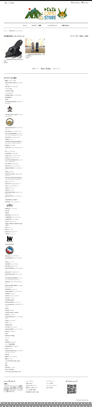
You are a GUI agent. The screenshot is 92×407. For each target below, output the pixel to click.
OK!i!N (6, 99)
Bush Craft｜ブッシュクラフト (12, 166)
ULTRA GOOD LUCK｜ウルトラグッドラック (14, 128)
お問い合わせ (65, 25)
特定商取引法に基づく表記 (32, 392)
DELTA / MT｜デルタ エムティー (13, 183)
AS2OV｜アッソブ (9, 188)
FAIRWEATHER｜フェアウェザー (13, 95)
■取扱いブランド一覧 (10, 80)
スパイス (7, 337)
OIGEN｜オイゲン (9, 171)
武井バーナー (8, 227)
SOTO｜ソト (8, 322)
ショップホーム (29, 381)
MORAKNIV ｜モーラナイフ (12, 215)
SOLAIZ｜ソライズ (9, 298)
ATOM (51, 387)
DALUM (7, 210)
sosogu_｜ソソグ (9, 261)
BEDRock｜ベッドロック (11, 208)
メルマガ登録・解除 (31, 389)
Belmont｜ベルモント (10, 331)
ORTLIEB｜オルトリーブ (11, 266)
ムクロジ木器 (8, 88)
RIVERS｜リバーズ (10, 314)
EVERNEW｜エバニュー (11, 289)
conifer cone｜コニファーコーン (13, 155)
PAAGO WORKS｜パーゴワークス (13, 291)
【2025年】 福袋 (9, 91)
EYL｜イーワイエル (10, 151)
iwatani (7, 308)
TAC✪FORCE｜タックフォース (16, 30)
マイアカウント (77, 2)
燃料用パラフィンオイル (11, 356)
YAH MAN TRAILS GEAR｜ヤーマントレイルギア (14, 115)
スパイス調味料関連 (10, 344)
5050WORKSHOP (9, 300)
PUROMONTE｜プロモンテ (12, 346)
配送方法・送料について (32, 387)
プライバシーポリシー (52, 385)
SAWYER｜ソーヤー (10, 367)
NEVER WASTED (9, 244)
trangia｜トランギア (10, 320)
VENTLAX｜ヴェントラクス (12, 295)
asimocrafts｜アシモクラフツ (12, 272)
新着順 (86, 36)
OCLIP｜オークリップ (10, 221)
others (6, 340)
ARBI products (8, 325)
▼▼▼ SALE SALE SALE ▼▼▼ (13, 371)
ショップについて (52, 25)
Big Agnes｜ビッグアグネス (12, 256)
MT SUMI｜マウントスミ (11, 327)
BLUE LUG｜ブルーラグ (11, 231)
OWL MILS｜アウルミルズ (11, 86)
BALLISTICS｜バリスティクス (12, 137)
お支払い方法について (31, 385)
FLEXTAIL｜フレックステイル (12, 202)
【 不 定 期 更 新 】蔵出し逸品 (12, 361)
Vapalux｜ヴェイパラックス (12, 157)
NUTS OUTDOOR (9, 369)
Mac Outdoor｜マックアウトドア (13, 131)
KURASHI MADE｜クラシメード (13, 302)
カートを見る (50, 383)
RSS (48, 387)
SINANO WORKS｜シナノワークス (13, 329)
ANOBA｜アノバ (9, 139)
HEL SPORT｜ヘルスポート (12, 163)
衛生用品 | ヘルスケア (10, 342)
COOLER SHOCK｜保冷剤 (11, 312)
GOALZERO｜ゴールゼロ (11, 153)
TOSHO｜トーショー (10, 234)
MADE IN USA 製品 (10, 335)
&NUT (6, 333)
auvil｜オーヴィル (9, 181)
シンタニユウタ (9, 93)
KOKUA (7, 213)
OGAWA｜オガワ (9, 310)
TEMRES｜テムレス (10, 293)
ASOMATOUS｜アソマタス (11, 219)
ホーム (25, 25)
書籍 (6, 365)
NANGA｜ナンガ (9, 190)
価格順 (81, 36)
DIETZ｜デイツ (9, 348)
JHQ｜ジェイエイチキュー (11, 185)
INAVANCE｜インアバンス (11, 264)
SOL (6, 363)
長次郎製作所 (8, 97)
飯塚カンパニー (9, 358)
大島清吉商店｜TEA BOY (11, 199)
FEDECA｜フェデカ (10, 145)
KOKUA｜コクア (9, 229)
